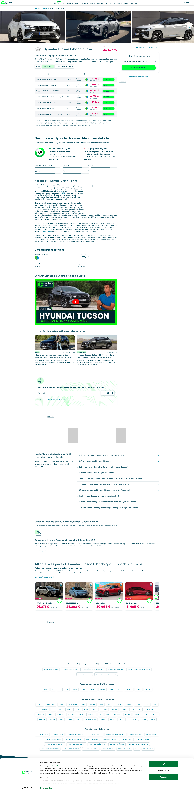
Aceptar (163, 764)
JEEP (132, 709)
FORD (86, 709)
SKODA (70, 719)
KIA (140, 709)
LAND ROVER (149, 709)
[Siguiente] (156, 597)
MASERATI (71, 714)
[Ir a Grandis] (49, 596)
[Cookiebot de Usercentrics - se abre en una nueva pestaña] (27, 788)
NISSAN (127, 714)
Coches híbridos (151, 734)
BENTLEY (92, 704)
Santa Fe (129, 689)
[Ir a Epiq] (109, 596)
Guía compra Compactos (76, 744)
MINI (107, 714)
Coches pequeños (92, 739)
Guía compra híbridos (117, 744)
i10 (53, 689)
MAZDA (81, 714)
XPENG (153, 719)
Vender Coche (148, 749)
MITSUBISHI (117, 714)
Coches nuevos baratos (73, 739)
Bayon (45, 689)
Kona (111, 689)
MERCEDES (91, 714)
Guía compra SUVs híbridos (50, 749)
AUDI (83, 704)
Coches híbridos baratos (53, 739)
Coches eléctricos (95, 734)
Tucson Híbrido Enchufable (64, 66)
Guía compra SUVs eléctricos (138, 744)
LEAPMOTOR (40, 714)
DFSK (155, 704)
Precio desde (94, 74)
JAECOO (114, 709)
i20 (60, 689)
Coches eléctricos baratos (115, 734)
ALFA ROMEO (50, 704)
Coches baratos (42, 734)
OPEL (145, 714)
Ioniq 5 (84, 689)
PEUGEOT (154, 714)
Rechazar (163, 777)
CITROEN (128, 704)
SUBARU (103, 719)
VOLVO (144, 719)
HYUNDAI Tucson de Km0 (115, 669)
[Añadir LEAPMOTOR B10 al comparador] (91, 584)
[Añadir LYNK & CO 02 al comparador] (151, 584)
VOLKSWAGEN (133, 719)
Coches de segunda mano (76, 734)
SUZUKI (112, 719)
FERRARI (69, 709)
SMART (79, 719)
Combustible (80, 74)
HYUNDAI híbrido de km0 (70, 669)
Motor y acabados (41, 74)
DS (53, 709)
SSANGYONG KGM (91, 719)
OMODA (137, 714)
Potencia (69, 74)
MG (100, 714)
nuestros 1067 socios (56, 766)
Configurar (162, 770)
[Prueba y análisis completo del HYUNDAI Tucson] (75, 301)
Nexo (119, 689)
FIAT (78, 709)
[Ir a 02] (139, 596)
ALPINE (61, 704)
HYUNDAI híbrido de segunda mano (92, 669)
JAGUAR (124, 709)
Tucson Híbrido (48, 66)
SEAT (61, 719)
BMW (101, 704)
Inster (75, 689)
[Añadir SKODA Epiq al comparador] (121, 584)
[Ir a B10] (79, 596)
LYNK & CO (60, 714)
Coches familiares (135, 734)
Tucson (38, 66)
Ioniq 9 (102, 689)
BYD (109, 704)
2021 (63, 193)
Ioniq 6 (93, 689)
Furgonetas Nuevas (143, 739)
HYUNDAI (104, 709)
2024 (61, 191)
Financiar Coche (126, 739)
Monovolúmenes (108, 749)
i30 (67, 689)
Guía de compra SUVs (51, 669)
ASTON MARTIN (72, 704)
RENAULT (52, 719)
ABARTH (39, 704)
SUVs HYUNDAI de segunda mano (106, 674)
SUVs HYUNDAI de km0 (84, 674)
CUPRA (138, 704)
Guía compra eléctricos (97, 744)
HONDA (95, 709)
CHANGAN (118, 704)
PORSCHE (42, 719)
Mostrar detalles (46, 788)
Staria (139, 689)
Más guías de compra (91, 749)
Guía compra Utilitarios (71, 749)
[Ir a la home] (6, 2)
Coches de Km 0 (58, 734)
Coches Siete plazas (109, 739)
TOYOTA (121, 719)
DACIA (147, 704)
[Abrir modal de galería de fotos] (189, 27)
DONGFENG (44, 709)
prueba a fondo (46, 231)
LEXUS (50, 714)
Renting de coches (124, 749)
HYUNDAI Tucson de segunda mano (139, 669)
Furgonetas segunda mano (54, 744)
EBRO (60, 709)
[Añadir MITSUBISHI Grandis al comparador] (61, 584)
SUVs (136, 749)
